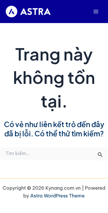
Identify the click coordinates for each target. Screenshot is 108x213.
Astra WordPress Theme (57, 196)
